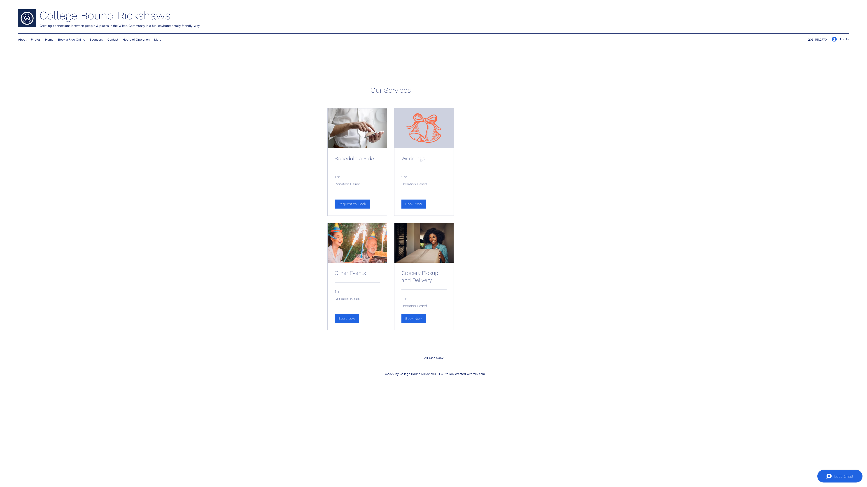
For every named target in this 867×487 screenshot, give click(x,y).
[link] (357, 158)
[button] (352, 204)
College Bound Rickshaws (105, 15)
